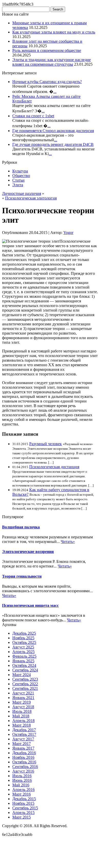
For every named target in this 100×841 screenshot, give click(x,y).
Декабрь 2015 (24, 799)
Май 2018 (20, 716)
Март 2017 (21, 743)
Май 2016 (20, 785)
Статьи (18, 180)
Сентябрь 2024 (25, 670)
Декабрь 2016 (24, 753)
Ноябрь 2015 (23, 803)
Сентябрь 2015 (25, 808)
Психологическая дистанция (54, 467)
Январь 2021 (23, 697)
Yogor (68, 232)
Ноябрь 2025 (23, 638)
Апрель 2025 (23, 651)
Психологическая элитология (31, 198)
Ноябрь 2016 (23, 757)
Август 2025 (23, 647)
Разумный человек (45, 444)
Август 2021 (23, 693)
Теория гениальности (22, 576)
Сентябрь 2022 (25, 684)
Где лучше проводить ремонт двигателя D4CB (53, 144)
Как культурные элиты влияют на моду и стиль (53, 32)
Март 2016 (21, 794)
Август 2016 (23, 771)
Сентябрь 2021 (25, 688)
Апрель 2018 (23, 720)
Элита (17, 185)
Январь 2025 (23, 661)
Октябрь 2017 (24, 734)
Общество (21, 175)
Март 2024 (21, 674)
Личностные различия (21, 193)
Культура (20, 171)
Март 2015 (21, 817)
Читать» (68, 541)
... (54, 91)
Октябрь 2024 (24, 665)
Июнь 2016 (22, 780)
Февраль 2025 (24, 656)
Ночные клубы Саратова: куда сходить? (47, 81)
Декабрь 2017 (24, 730)
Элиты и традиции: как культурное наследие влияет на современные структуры (51, 61)
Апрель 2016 (23, 789)
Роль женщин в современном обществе (46, 50)
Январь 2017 (23, 748)
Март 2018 (21, 725)
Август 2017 (23, 739)
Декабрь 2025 (24, 633)
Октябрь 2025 (24, 642)
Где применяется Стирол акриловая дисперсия (53, 130)
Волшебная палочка (21, 527)
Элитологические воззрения (28, 551)
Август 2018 (23, 707)
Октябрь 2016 (24, 762)
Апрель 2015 (23, 812)
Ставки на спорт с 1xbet (33, 116)
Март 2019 (21, 702)
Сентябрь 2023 (25, 679)
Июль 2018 (22, 711)
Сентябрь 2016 (25, 766)
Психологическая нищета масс (30, 605)
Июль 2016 (22, 776)
